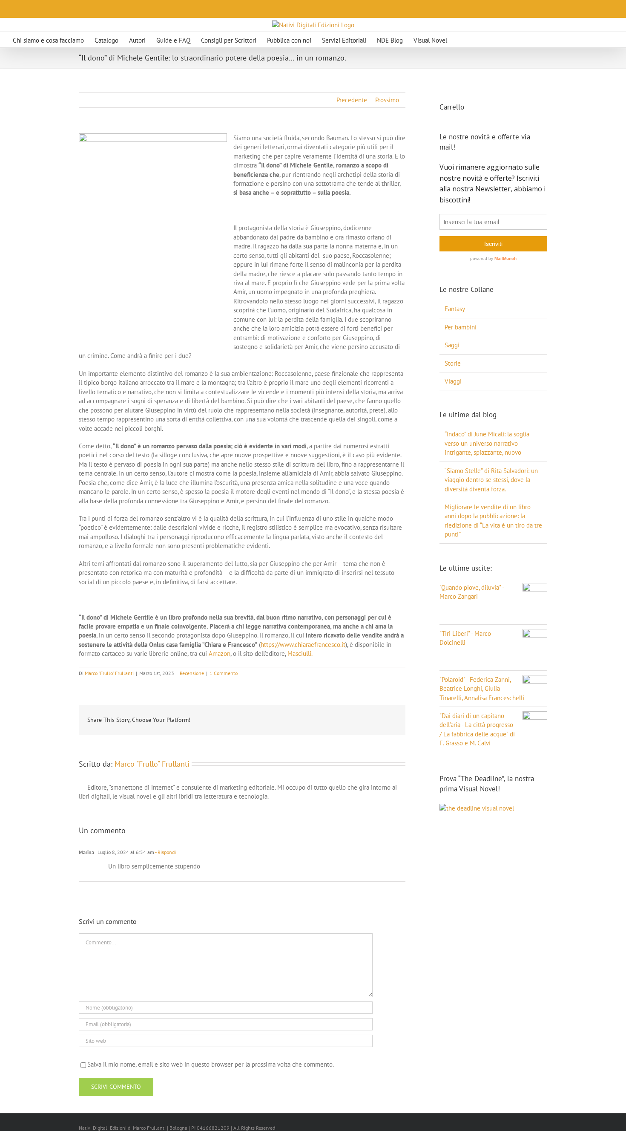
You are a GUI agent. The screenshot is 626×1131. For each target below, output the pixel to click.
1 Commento (224, 673)
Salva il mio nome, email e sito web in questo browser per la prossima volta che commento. (210, 1064)
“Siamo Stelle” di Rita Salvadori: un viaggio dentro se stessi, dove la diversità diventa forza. (491, 480)
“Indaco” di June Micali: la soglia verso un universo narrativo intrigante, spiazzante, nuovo (487, 443)
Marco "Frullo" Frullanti (109, 673)
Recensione (192, 673)
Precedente (351, 100)
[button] (476, 39)
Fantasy (455, 309)
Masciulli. (300, 653)
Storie (453, 363)
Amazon (219, 653)
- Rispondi (165, 852)
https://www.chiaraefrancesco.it (303, 645)
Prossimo (387, 100)
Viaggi (453, 381)
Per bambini (461, 327)
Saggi (452, 345)
